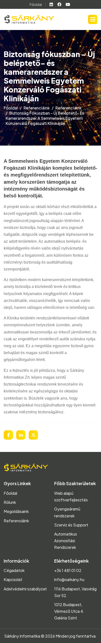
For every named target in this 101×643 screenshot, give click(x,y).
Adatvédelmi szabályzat (25, 588)
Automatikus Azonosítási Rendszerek (65, 540)
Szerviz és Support (71, 524)
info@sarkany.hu (69, 579)
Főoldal (36, 4)
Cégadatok (14, 570)
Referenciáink (37, 107)
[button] (92, 19)
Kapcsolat (13, 579)
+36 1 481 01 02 (67, 570)
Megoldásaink (16, 511)
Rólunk (10, 502)
